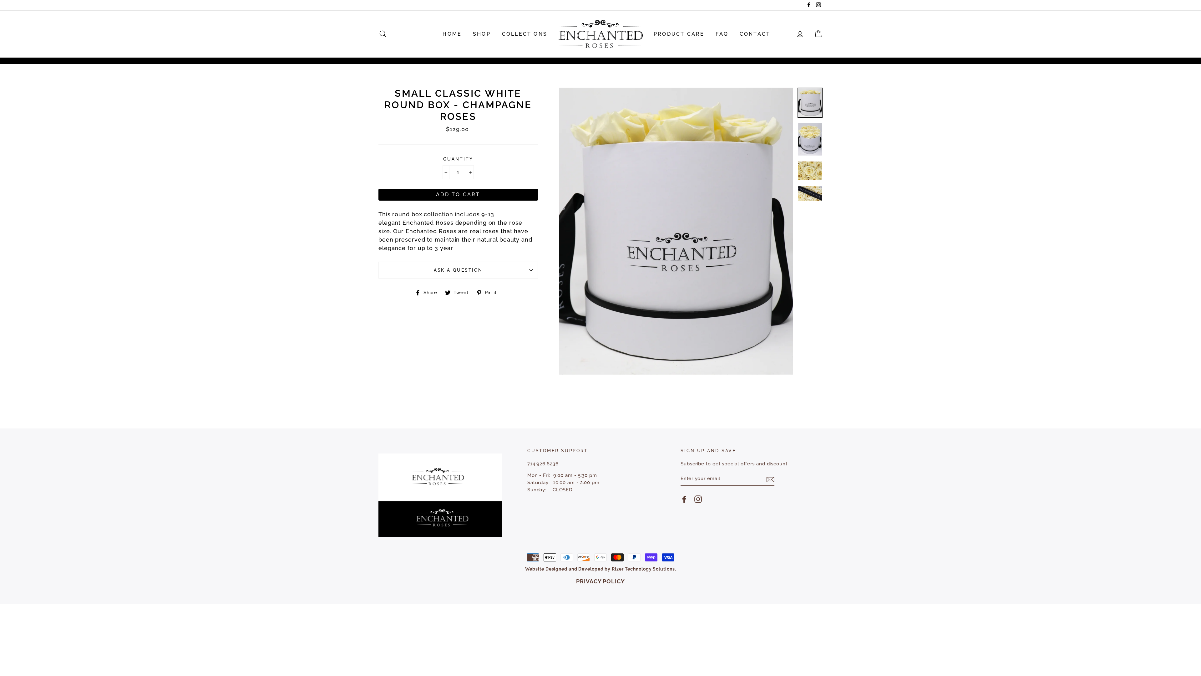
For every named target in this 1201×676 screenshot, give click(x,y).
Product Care (679, 34)
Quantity (458, 158)
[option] (676, 231)
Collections (524, 34)
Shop (482, 34)
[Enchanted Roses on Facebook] (684, 499)
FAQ (722, 34)
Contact (755, 34)
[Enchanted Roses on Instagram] (698, 499)
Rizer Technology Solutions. (644, 568)
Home (452, 34)
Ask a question (458, 270)
